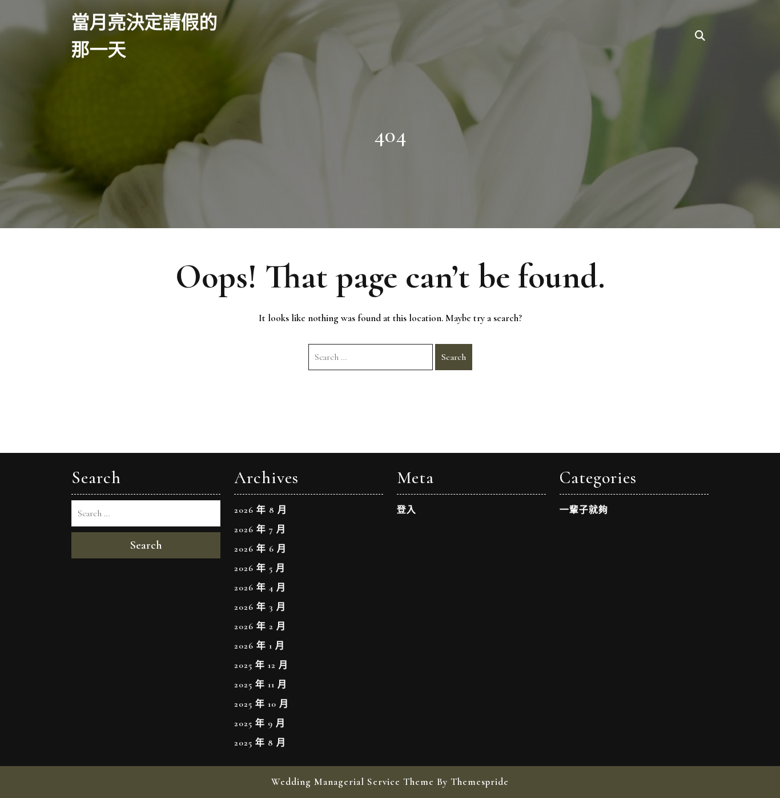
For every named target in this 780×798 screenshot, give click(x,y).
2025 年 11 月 (260, 684)
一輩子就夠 (584, 510)
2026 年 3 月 (260, 607)
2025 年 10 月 (261, 704)
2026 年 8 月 (260, 510)
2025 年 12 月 (261, 665)
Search (453, 357)
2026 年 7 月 (260, 529)
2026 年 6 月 (260, 548)
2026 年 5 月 (260, 568)
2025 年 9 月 (260, 723)
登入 (406, 510)
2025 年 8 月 (260, 742)
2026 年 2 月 (260, 626)
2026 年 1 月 (259, 645)
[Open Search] (700, 36)
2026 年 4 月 (260, 587)
